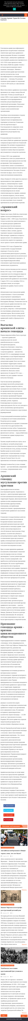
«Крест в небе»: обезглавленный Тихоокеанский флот (5, 1015)
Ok (14, 9)
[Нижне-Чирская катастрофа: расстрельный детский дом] (11, 896)
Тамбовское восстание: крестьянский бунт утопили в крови (12, 971)
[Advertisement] (14, 33)
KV (12, 856)
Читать (24, 890)
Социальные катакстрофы (7, 847)
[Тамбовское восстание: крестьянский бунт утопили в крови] (14, 955)
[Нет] (26, 6)
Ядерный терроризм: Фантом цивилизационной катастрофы (24, 1016)
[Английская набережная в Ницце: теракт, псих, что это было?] (14, 837)
